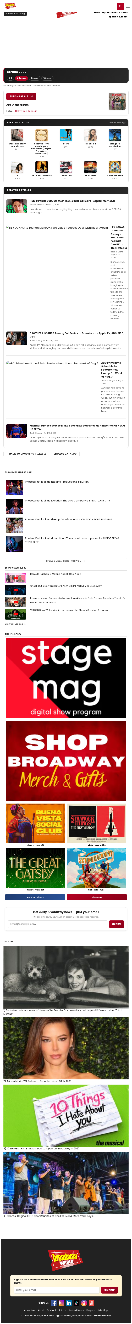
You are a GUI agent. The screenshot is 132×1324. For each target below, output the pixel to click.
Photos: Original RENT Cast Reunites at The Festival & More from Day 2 (48, 1216)
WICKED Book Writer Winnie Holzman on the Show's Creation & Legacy (69, 610)
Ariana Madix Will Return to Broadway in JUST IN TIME (37, 1081)
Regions (91, 1310)
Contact (51, 1310)
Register (102, 6)
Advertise (29, 1310)
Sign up (117, 924)
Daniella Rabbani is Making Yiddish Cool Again (55, 574)
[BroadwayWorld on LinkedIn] (69, 1303)
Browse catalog (65, 453)
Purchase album (21, 96)
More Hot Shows (35, 897)
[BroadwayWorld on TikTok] (76, 1303)
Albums (21, 78)
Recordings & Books (13, 85)
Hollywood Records (42, 85)
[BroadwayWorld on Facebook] (54, 1303)
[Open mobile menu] (127, 6)
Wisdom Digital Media (57, 1315)
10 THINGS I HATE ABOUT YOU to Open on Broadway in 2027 (41, 1148)
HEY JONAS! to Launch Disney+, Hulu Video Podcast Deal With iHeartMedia (119, 237)
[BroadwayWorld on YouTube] (92, 1303)
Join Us (63, 1310)
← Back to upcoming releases (26, 453)
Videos (47, 78)
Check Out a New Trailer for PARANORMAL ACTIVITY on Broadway (66, 586)
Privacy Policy (102, 1315)
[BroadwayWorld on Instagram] (61, 1303)
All (10, 78)
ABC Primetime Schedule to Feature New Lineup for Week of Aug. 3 (112, 369)
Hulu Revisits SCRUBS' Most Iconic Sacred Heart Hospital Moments (72, 201)
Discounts (97, 897)
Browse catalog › (117, 122)
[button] (120, 6)
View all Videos (14, 624)
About (40, 1310)
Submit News (76, 1310)
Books (34, 78)
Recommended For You (18, 472)
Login (111, 6)
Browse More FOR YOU (63, 561)
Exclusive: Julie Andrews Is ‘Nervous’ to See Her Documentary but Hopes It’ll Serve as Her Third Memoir (62, 1012)
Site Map (103, 1310)
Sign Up (109, 1290)
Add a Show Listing (15, 13)
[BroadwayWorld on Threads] (84, 1303)
